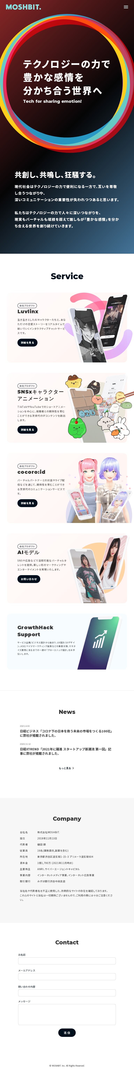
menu (126, 7)
